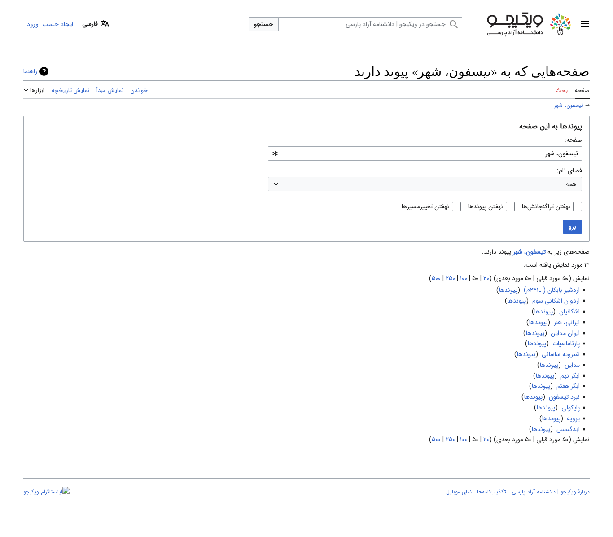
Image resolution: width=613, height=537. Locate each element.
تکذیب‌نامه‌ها (491, 492)
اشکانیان (569, 312)
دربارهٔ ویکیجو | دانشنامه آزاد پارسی (551, 492)
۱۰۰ (463, 278)
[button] (585, 24)
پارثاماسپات (566, 343)
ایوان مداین (565, 333)
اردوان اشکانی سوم (556, 301)
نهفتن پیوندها (485, 206)
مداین (572, 365)
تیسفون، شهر (568, 105)
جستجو (263, 24)
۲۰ (486, 278)
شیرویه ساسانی (561, 354)
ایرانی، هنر (567, 322)
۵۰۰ (436, 278)
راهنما (30, 71)
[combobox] (425, 153)
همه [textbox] (571, 184)
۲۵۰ (450, 278)
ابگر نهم (570, 376)
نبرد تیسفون (564, 397)
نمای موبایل (459, 492)
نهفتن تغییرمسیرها (425, 206)
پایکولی (570, 408)
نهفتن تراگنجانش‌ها (546, 206)
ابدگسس (568, 429)
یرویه (573, 418)
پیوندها (508, 290)
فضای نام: (569, 171)
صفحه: (573, 140)
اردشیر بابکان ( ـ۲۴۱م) (552, 290)
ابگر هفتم (568, 386)
